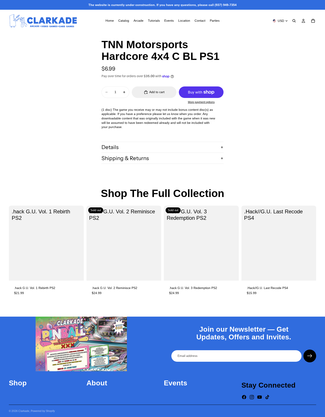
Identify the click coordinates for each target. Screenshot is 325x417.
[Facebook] (244, 397)
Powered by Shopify (43, 411)
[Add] (77, 274)
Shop (18, 383)
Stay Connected (268, 385)
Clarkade (23, 411)
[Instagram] (251, 397)
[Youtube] (259, 397)
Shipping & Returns (125, 158)
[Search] (294, 21)
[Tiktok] (267, 397)
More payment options (201, 102)
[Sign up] (309, 356)
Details (110, 147)
